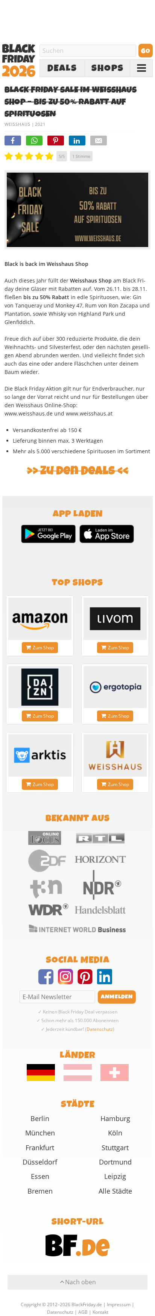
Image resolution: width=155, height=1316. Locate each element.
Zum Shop (43, 647)
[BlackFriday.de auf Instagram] (68, 981)
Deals (62, 68)
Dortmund (115, 1161)
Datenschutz (100, 1029)
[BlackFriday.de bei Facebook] (48, 981)
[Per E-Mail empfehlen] (98, 140)
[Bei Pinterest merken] (55, 140)
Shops (107, 68)
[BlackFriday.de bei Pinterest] (87, 981)
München (40, 1132)
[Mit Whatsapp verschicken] (34, 140)
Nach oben (80, 1282)
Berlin (39, 1118)
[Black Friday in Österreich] (78, 1079)
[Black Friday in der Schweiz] (111, 1079)
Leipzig (115, 1176)
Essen (40, 1176)
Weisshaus (17, 124)
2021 (40, 124)
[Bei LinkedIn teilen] (77, 140)
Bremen (40, 1191)
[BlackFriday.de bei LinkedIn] (107, 981)
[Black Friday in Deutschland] (44, 1079)
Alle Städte (115, 1191)
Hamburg (115, 1118)
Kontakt (100, 1312)
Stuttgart (115, 1147)
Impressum (119, 1304)
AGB (83, 1312)
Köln (115, 1132)
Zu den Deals (77, 470)
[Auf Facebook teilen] (13, 140)
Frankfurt (40, 1147)
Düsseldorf (40, 1161)
